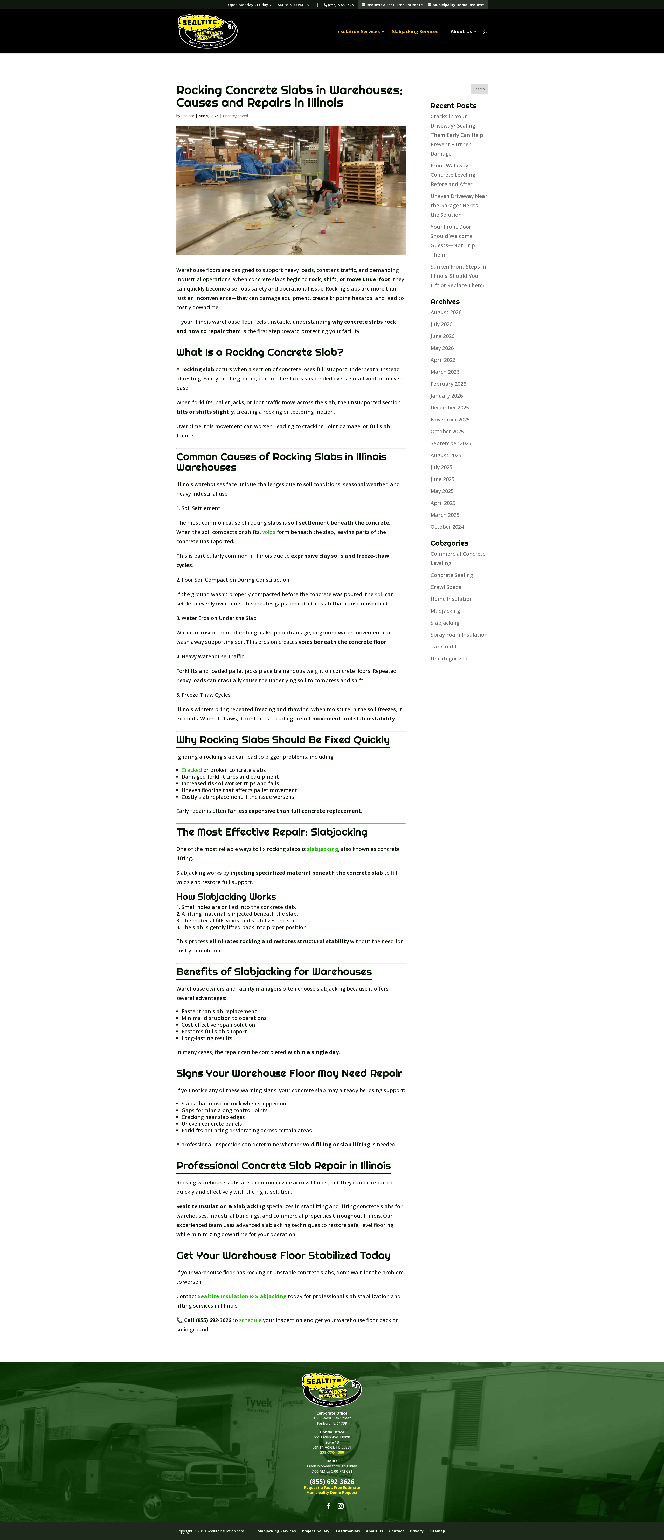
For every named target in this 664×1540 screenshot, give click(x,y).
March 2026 (445, 371)
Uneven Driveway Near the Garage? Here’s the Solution (459, 205)
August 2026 (446, 312)
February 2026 (448, 383)
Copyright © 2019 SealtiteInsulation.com (210, 1531)
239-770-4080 (332, 1452)
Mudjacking (445, 610)
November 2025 (450, 419)
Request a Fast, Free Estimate (394, 5)
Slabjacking (445, 622)
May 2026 (442, 347)
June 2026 (442, 336)
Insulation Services (358, 32)
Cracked (192, 769)
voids (268, 531)
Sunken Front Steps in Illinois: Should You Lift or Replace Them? (458, 276)
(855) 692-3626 (341, 4)
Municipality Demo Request (458, 5)
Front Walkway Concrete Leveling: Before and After (453, 175)
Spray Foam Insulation (459, 634)
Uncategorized (235, 115)
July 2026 (441, 324)
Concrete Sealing (452, 574)
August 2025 (446, 455)
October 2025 (447, 431)
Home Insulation (452, 598)
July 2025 (441, 467)
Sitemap (437, 1531)
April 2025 (443, 502)
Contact (396, 1531)
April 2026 (443, 359)
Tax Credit (444, 646)
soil (379, 594)
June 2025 (442, 479)
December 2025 (450, 407)
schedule (250, 1320)
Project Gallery (315, 1531)
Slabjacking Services (415, 32)
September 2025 (451, 443)
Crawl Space (446, 586)
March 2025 (445, 514)
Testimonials (347, 1531)
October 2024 (447, 526)
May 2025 (442, 491)
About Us (461, 32)
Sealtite (187, 115)
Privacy (417, 1531)
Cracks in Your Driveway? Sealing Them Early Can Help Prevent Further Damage (457, 135)
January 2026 (447, 395)
